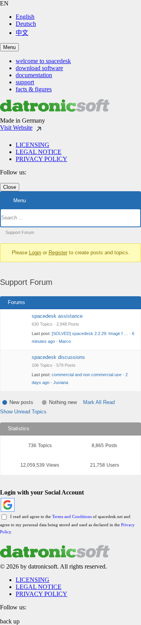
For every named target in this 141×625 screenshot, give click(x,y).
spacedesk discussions (58, 357)
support (25, 82)
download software (39, 68)
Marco (65, 341)
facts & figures (34, 89)
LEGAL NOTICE (38, 152)
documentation (34, 75)
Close (9, 187)
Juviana (60, 382)
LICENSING (32, 144)
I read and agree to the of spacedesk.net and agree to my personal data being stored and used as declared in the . (67, 524)
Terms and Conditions (72, 516)
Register (58, 252)
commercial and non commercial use (86, 374)
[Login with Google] (7, 505)
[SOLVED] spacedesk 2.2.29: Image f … (90, 333)
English (25, 16)
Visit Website (16, 127)
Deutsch (26, 23)
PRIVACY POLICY (41, 159)
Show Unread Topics (23, 412)
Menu (9, 47)
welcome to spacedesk (43, 61)
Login (35, 252)
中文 (22, 32)
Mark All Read (99, 402)
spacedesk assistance (57, 316)
